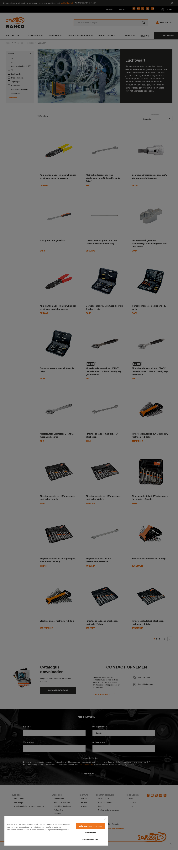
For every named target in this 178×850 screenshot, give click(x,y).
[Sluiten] (105, 819)
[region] (56, 831)
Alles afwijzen (90, 832)
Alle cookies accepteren (90, 825)
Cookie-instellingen (90, 839)
